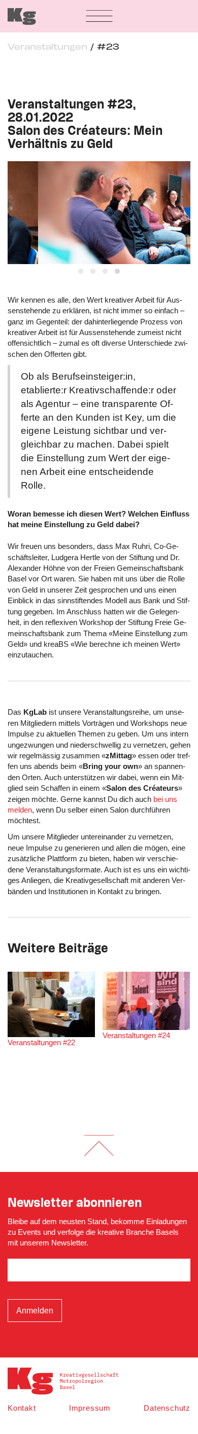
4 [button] (117, 272)
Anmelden (34, 1310)
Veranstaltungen (47, 47)
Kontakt (22, 1408)
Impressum (90, 1408)
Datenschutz (167, 1408)
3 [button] (105, 272)
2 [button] (93, 272)
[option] (99, 212)
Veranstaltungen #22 (41, 1042)
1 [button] (81, 272)
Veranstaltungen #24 (136, 1035)
